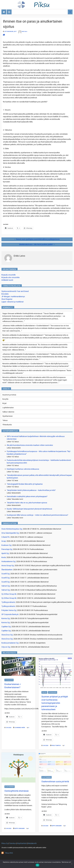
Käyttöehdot (22, 843)
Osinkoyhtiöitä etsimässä (32, 313)
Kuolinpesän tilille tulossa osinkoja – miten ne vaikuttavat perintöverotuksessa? (37, 515)
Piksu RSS (9, 853)
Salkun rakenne (8, 412)
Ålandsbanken (6, 569)
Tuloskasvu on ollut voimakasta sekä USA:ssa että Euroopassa (41, 370)
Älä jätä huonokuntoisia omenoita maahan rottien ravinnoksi (30, 445)
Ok (37, 865)
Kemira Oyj (5, 618)
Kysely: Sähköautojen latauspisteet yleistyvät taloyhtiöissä (29, 509)
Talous (5, 420)
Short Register (6, 299)
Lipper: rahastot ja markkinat (12, 302)
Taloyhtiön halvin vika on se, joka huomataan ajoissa (27, 502)
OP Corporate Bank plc (10, 614)
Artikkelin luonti (7, 280)
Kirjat (4, 403)
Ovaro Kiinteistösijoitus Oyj (11, 529)
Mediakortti (32, 843)
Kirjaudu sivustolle (8, 275)
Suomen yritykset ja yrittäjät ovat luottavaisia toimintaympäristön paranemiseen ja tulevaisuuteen (54, 703)
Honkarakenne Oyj (8, 561)
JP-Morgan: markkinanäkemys (13, 296)
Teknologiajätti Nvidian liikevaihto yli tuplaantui (25, 484)
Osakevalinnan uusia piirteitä (55, 781)
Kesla (3, 557)
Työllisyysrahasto (8, 602)
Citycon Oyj (5, 647)
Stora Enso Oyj (7, 634)
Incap (3, 541)
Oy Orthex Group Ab (8, 594)
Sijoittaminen (7, 416)
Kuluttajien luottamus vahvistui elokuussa (23, 469)
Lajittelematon (8, 407)
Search (70, 11)
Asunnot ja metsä (9, 395)
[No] (72, 864)
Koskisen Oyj (6, 545)
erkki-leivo (24, 31)
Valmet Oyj (5, 586)
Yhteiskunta (7, 424)
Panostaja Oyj (6, 549)
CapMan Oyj (6, 626)
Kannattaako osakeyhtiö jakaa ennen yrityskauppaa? (27, 496)
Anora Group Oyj (7, 565)
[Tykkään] (4, 34)
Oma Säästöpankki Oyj (10, 533)
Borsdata (4, 294)
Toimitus (12, 843)
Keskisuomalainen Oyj (10, 643)
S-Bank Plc (5, 537)
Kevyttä (5, 399)
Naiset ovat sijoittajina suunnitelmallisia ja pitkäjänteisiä (38, 239)
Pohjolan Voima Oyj (8, 610)
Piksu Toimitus (56, 745)
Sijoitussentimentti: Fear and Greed (15, 291)
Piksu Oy (4, 843)
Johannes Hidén (20, 727)
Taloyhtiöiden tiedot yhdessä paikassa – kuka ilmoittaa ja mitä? (31, 490)
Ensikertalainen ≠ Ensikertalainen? (36, 325)
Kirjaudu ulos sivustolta (10, 277)
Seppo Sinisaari (20, 828)
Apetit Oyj (5, 553)
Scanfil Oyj (5, 573)
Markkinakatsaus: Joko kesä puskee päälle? (36, 244)
